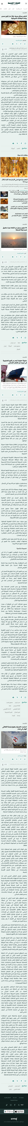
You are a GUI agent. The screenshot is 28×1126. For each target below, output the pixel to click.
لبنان (10, 1088)
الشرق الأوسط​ (19, 7)
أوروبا (13, 714)
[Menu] (26, 3)
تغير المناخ (17, 711)
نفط (19, 341)
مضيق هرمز (17, 345)
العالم (13, 7)
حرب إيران (13, 341)
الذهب (18, 147)
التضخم (10, 1085)
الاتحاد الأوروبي (7, 708)
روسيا (18, 714)
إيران (5, 345)
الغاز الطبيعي (16, 708)
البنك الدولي (17, 1088)
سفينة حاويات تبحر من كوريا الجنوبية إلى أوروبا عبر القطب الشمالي (15, 360)
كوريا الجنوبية (8, 711)
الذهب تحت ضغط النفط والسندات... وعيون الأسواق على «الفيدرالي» (20, 214)
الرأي (10, 7)
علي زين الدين (20, 754)
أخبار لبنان (17, 1085)
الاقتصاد (5, 7)
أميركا (13, 147)
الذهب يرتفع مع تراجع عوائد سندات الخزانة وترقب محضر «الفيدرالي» (20, 199)
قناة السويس (16, 704)
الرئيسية (25, 7)
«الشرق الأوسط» (19, 39)
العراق (18, 348)
